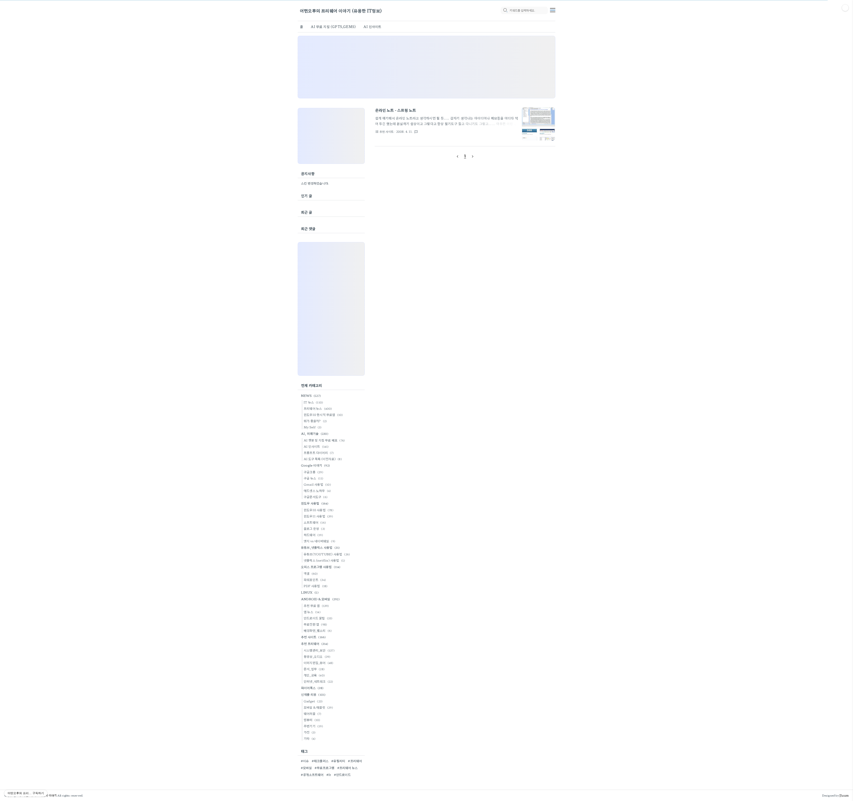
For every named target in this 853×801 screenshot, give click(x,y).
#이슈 (305, 761)
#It (328, 774)
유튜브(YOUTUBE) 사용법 (327, 554)
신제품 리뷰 (313, 694)
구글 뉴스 (313, 478)
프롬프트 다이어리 (319, 452)
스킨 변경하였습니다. (315, 183)
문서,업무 (314, 669)
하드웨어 (313, 535)
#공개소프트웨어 (312, 774)
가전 (309, 732)
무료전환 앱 (315, 624)
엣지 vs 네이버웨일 (319, 541)
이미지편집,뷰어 (318, 662)
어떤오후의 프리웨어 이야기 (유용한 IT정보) (341, 11)
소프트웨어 (315, 522)
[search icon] (505, 10)
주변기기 (313, 726)
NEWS (311, 395)
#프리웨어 (355, 761)
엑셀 (311, 573)
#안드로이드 (342, 774)
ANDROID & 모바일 (320, 599)
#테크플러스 (320, 761)
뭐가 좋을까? (315, 421)
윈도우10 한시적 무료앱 (323, 414)
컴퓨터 (312, 720)
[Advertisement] (426, 67)
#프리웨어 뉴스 (347, 767)
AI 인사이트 (372, 26)
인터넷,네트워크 (318, 681)
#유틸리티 (338, 761)
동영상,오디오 (317, 656)
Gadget (313, 701)
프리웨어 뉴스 (318, 408)
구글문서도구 (315, 497)
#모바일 (306, 767)
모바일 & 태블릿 (318, 707)
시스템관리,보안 (319, 650)
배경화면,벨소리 (318, 630)
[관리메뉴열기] (845, 7)
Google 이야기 (315, 465)
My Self (312, 427)
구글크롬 (313, 472)
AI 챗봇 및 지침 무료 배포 (324, 440)
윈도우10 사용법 (318, 510)
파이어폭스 (312, 688)
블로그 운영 (314, 528)
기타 (309, 738)
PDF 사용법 (315, 586)
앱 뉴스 (312, 612)
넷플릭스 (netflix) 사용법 (324, 560)
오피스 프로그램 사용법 (321, 566)
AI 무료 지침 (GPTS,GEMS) (333, 26)
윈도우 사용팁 (315, 503)
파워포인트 (315, 579)
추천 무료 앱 (316, 605)
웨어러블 (312, 713)
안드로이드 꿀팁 (318, 618)
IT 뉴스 (313, 402)
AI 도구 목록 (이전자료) (323, 459)
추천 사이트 (313, 637)
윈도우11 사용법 (318, 516)
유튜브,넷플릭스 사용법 (320, 547)
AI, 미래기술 (314, 433)
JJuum (844, 795)
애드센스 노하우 (317, 490)
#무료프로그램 (324, 767)
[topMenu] (552, 9)
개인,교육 (314, 675)
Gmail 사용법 (317, 484)
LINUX (310, 592)
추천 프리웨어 (314, 643)
